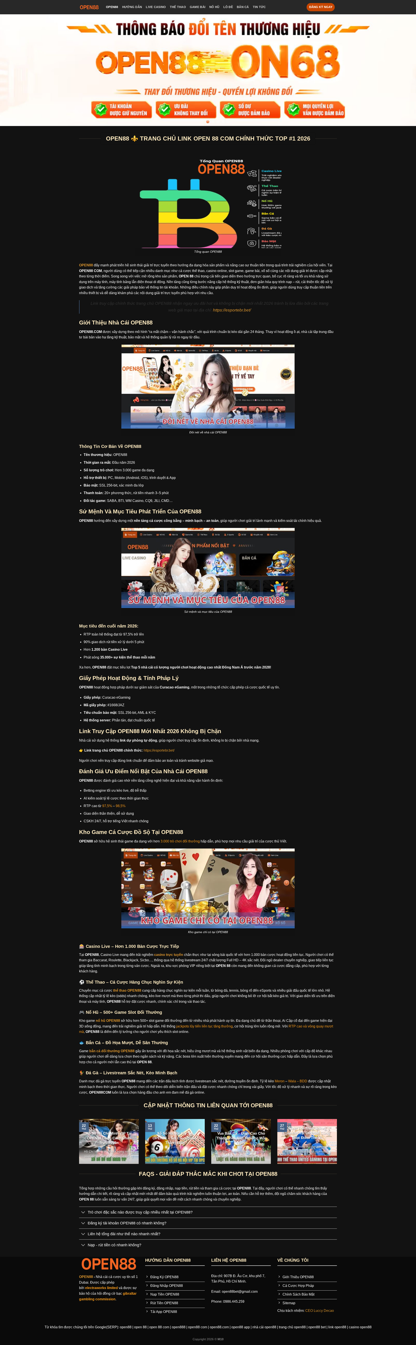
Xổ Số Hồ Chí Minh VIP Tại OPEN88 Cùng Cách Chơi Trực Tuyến (109, 1138)
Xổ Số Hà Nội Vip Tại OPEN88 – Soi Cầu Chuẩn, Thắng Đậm (175, 1138)
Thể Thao (178, 7)
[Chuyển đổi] (83, 1212)
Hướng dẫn (132, 7)
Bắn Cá (243, 7)
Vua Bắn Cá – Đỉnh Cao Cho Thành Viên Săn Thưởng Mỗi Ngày (241, 1138)
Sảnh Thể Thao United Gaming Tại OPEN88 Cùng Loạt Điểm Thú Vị (307, 1133)
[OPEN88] (89, 7)
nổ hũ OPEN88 (107, 1020)
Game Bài (197, 7)
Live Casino (156, 7)
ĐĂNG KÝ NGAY (320, 7)
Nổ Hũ (214, 7)
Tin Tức (259, 7)
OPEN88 (112, 7)
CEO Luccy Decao (319, 1310)
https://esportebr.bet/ (232, 310)
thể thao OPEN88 (126, 990)
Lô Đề (228, 7)
